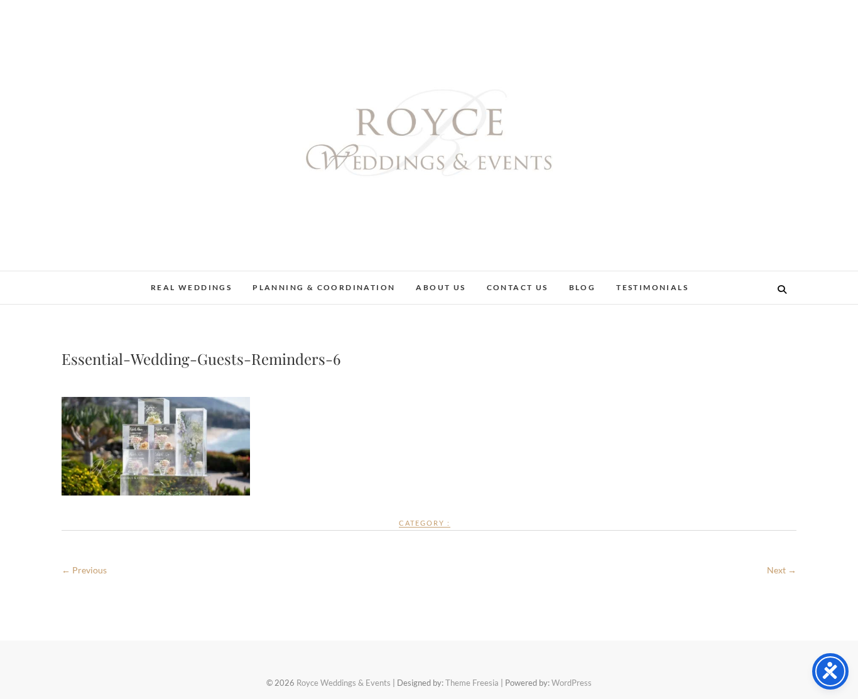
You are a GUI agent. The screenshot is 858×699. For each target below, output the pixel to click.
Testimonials (652, 287)
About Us (440, 287)
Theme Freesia (472, 683)
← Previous (84, 570)
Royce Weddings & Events (343, 683)
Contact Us (517, 287)
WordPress (571, 683)
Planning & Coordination (324, 287)
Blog (582, 287)
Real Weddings (191, 287)
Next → (781, 570)
